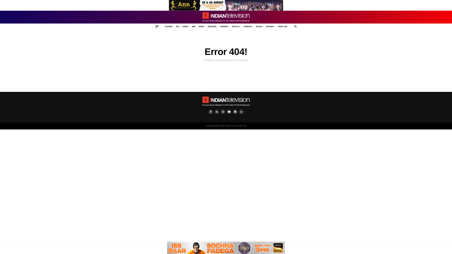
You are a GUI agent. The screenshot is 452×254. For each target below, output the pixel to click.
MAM (193, 26)
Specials (259, 26)
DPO (177, 26)
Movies (201, 26)
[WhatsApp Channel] (241, 111)
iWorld (185, 26)
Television (168, 26)
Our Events (270, 26)
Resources (224, 26)
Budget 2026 (282, 26)
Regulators (212, 26)
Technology (247, 26)
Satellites (235, 26)
